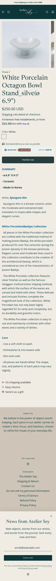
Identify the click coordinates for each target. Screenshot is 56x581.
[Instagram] (28, 464)
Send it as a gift (14, 392)
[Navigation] (3, 12)
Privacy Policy (47, 566)
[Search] (47, 12)
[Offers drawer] (8, 12)
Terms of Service (27, 568)
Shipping (7, 114)
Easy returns (12, 387)
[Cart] (53, 12)
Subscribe (28, 558)
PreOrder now (28, 160)
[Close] (51, 516)
